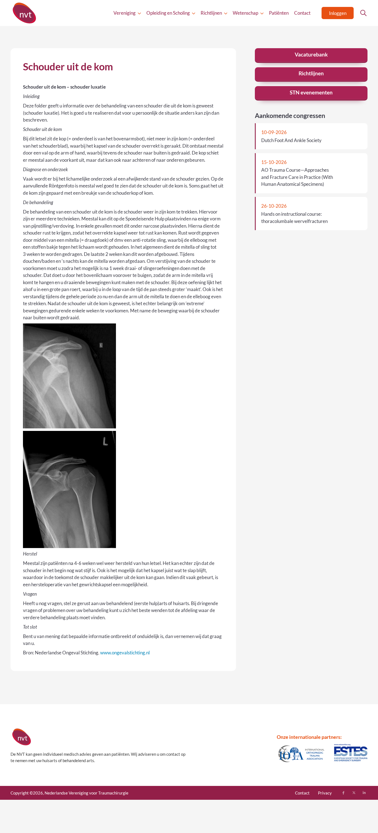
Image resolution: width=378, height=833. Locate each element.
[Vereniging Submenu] (139, 13)
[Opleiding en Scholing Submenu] (193, 13)
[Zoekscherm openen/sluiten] (363, 13)
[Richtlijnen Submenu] (225, 13)
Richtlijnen (211, 13)
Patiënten (279, 13)
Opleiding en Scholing (168, 13)
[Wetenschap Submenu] (261, 13)
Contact (302, 13)
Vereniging (124, 13)
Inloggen (337, 13)
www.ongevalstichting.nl (125, 652)
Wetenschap (245, 13)
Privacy (325, 792)
